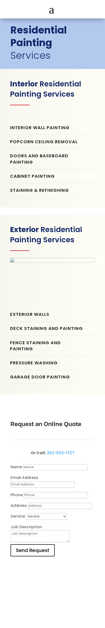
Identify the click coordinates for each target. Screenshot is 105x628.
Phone (16, 495)
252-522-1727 (60, 453)
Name (16, 467)
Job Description (26, 527)
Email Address (24, 477)
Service (17, 516)
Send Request (32, 550)
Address (18, 505)
